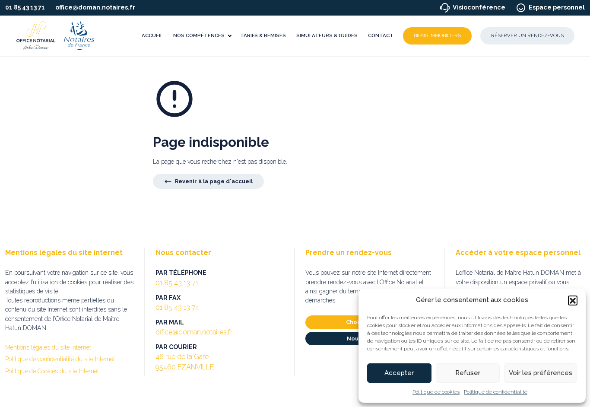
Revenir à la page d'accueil (213, 181)
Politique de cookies (436, 392)
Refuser (467, 373)
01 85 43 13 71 (25, 7)
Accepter (399, 373)
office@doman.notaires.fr (95, 7)
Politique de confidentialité (495, 392)
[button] (572, 300)
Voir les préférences (540, 373)
